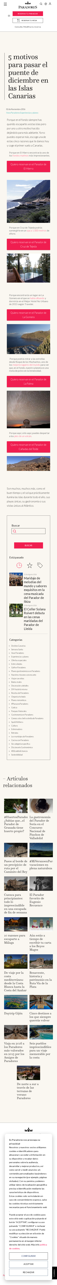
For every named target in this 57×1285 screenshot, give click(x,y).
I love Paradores (13, 113)
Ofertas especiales (19, 660)
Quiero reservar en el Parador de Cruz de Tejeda (28, 244)
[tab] (19, 565)
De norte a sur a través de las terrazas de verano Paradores (28, 1091)
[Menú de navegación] (5, 4)
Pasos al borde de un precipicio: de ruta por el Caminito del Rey (15, 866)
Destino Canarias (18, 646)
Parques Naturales (19, 711)
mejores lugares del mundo (26, 364)
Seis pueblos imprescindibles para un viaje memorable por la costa (40, 1050)
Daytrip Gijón (13, 1013)
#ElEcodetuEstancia (19, 751)
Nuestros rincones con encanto (23, 675)
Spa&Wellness (17, 722)
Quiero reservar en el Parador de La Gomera (28, 315)
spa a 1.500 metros (36, 230)
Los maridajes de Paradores (22, 736)
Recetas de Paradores (20, 693)
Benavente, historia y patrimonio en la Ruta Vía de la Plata (40, 980)
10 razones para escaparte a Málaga (14, 938)
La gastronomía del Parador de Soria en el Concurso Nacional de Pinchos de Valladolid (39, 827)
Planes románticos (18, 700)
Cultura (14, 725)
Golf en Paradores (18, 667)
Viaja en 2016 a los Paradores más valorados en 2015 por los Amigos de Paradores (14, 1052)
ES (9, 16)
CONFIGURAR (28, 1256)
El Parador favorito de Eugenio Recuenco (36, 900)
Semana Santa (17, 649)
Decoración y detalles (20, 685)
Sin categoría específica (20, 744)
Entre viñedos (16, 664)
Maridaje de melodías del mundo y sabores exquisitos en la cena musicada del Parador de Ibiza (35, 589)
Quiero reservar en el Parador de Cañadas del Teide (28, 447)
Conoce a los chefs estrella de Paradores (27, 718)
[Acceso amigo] (50, 4)
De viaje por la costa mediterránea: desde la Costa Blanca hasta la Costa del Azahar (15, 981)
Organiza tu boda (18, 696)
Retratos (14, 733)
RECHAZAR (28, 1272)
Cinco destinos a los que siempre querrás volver (40, 1016)
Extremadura (16, 729)
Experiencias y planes (29, 113)
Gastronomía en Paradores (22, 714)
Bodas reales (16, 682)
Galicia (14, 707)
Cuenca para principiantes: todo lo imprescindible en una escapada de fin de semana (15, 903)
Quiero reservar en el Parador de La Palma (28, 381)
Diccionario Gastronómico (22, 747)
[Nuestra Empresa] (45, 4)
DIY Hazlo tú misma (19, 689)
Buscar (16, 525)
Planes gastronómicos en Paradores (25, 671)
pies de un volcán (22, 436)
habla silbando (37, 298)
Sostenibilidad (17, 754)
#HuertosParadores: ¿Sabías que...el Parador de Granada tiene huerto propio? (18, 824)
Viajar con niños (17, 678)
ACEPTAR (28, 1264)
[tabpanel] (28, 602)
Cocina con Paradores (20, 740)
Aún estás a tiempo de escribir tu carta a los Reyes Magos (40, 942)
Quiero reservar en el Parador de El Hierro (28, 166)
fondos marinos (20, 155)
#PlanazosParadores (19, 704)
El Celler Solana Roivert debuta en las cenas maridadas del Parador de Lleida (34, 619)
